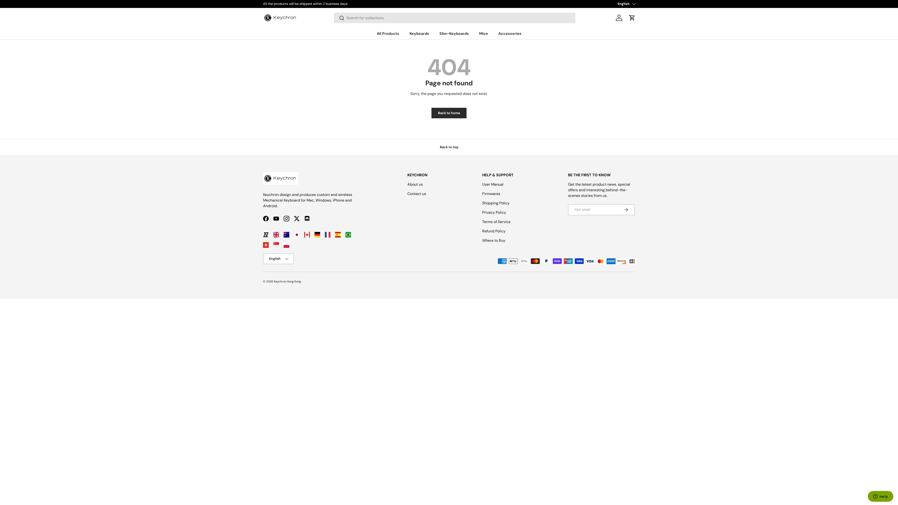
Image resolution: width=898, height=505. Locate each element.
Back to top (449, 147)
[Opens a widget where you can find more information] (880, 497)
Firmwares (491, 193)
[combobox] (454, 18)
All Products (388, 33)
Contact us (416, 193)
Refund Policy (494, 231)
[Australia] (286, 235)
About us (415, 184)
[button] (632, 18)
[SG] (276, 245)
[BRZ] (348, 235)
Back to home (449, 113)
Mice (483, 33)
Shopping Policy (496, 203)
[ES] (338, 235)
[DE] (317, 235)
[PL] (286, 245)
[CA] (307, 235)
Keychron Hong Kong (287, 281)
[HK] (266, 245)
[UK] (276, 235)
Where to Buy (493, 240)
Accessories (509, 33)
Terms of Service (496, 221)
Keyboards (419, 33)
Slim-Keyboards (454, 33)
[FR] (327, 235)
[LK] (266, 235)
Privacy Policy (494, 212)
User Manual (492, 184)
